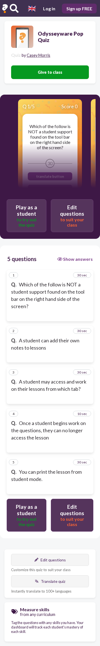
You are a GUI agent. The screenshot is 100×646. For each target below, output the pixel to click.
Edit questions (53, 559)
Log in (49, 8)
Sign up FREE (79, 8)
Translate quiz (53, 581)
